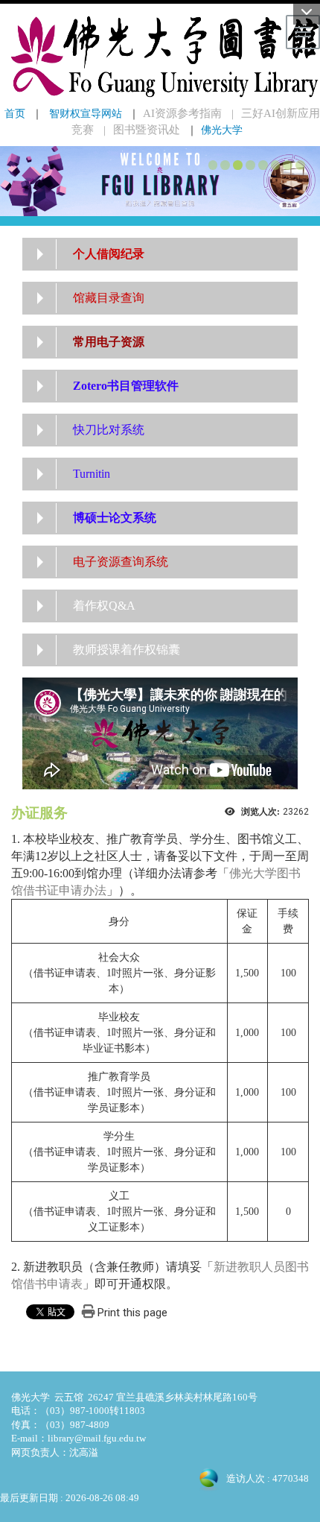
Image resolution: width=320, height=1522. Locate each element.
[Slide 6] (276, 165)
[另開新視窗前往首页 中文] (160, 180)
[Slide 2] (225, 165)
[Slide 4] (250, 165)
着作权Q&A (104, 605)
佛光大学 (222, 130)
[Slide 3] (238, 165)
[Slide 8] (300, 165)
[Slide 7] (287, 165)
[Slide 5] (263, 165)
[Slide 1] (213, 165)
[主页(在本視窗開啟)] (160, 56)
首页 (14, 113)
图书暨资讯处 (146, 130)
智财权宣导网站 (85, 113)
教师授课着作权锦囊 (126, 649)
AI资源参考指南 (182, 113)
